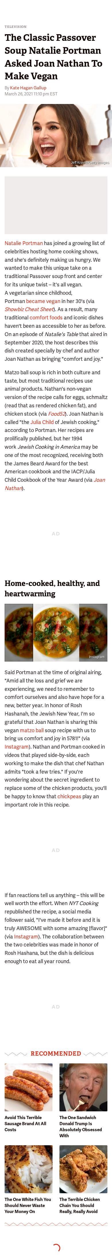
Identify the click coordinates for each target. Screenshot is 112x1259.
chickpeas (69, 796)
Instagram (97, 657)
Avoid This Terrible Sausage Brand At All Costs (25, 1124)
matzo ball (32, 730)
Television (16, 26)
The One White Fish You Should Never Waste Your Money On (28, 1205)
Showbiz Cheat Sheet (29, 309)
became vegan (43, 301)
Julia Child (42, 422)
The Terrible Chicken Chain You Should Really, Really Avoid (79, 1205)
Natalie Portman (24, 243)
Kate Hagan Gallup (28, 88)
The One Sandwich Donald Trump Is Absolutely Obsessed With (80, 1127)
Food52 (56, 413)
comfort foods (46, 317)
